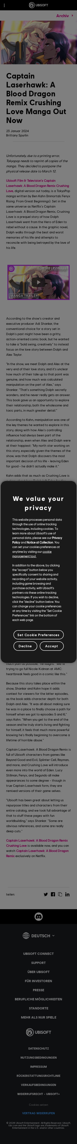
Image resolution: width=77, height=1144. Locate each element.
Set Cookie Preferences (38, 635)
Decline (25, 646)
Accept (51, 646)
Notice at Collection (40, 542)
